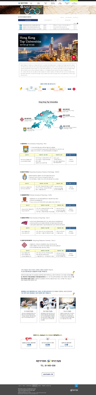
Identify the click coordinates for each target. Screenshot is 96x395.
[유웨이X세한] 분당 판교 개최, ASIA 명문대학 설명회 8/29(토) (31, 25)
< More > (75, 23)
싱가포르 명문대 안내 (47, 20)
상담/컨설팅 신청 (48, 374)
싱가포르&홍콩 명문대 (24, 17)
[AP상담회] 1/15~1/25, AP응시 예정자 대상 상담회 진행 (61, 28)
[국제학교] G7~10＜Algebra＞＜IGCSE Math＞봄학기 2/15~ (62, 25)
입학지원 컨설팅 (67, 20)
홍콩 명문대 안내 (28, 20)
